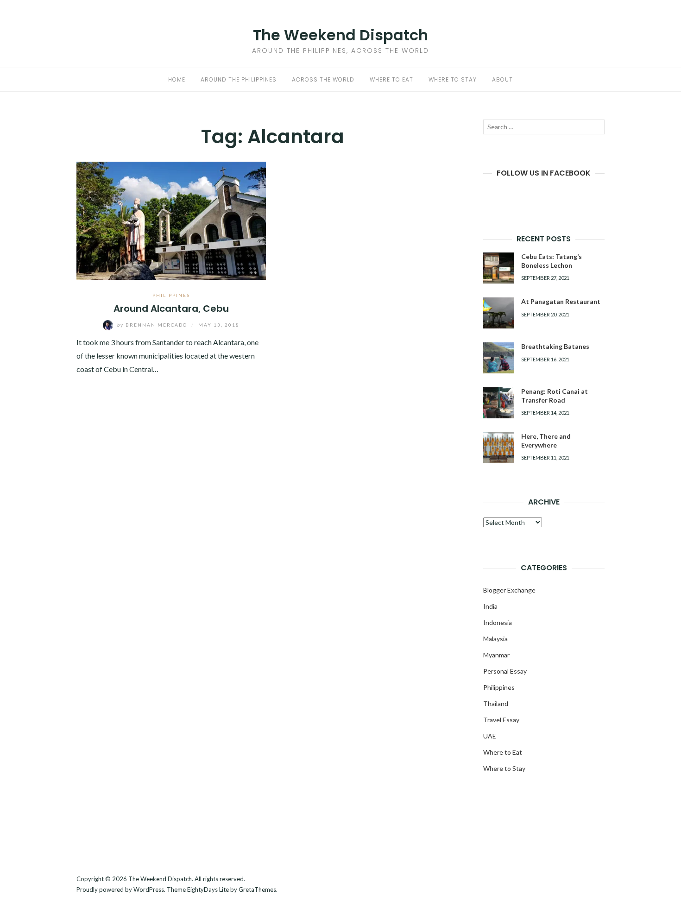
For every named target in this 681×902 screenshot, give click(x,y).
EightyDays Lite (208, 889)
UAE (489, 736)
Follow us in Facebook (544, 173)
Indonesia (497, 622)
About (502, 79)
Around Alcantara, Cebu (171, 308)
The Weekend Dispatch (340, 35)
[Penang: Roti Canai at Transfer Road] (498, 402)
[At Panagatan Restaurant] (498, 312)
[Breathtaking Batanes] (498, 357)
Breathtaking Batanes (555, 346)
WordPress (148, 889)
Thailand (495, 703)
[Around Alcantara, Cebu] (171, 219)
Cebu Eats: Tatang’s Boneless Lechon (551, 260)
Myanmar (496, 655)
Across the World (323, 79)
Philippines (171, 295)
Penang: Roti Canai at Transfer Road (554, 395)
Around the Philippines (239, 79)
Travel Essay (501, 720)
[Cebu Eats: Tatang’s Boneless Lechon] (498, 268)
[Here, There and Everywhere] (498, 447)
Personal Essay (505, 671)
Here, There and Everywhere (546, 440)
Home (176, 79)
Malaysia (495, 639)
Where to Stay (453, 79)
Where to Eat (391, 79)
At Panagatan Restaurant (560, 301)
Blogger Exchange (509, 590)
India (490, 606)
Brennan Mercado (153, 325)
